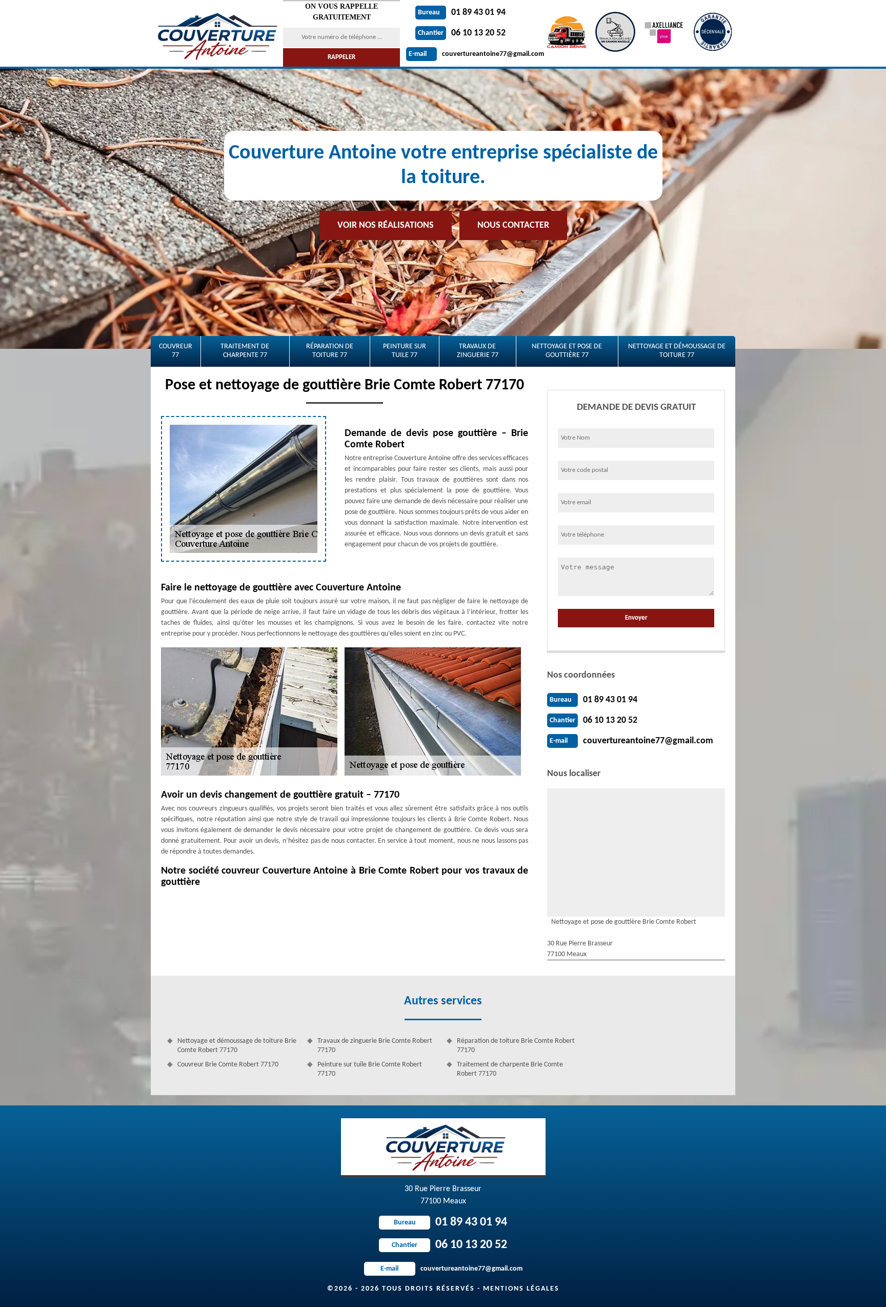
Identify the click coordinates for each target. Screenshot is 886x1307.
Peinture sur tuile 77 (404, 351)
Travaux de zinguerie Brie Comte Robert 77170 (374, 1045)
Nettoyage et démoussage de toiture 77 (677, 351)
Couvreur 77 (175, 351)
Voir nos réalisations (385, 225)
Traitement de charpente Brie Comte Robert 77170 (510, 1069)
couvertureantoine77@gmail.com (476, 54)
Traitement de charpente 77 (244, 351)
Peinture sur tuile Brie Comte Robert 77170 (369, 1069)
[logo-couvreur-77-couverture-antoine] (216, 33)
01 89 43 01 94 (462, 12)
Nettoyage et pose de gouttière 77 (567, 351)
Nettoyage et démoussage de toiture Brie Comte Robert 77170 (236, 1045)
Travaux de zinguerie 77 (477, 351)
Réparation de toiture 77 (329, 351)
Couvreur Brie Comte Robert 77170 (227, 1064)
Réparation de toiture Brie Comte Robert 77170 (516, 1045)
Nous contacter (513, 225)
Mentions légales (521, 1289)
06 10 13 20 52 (462, 33)
